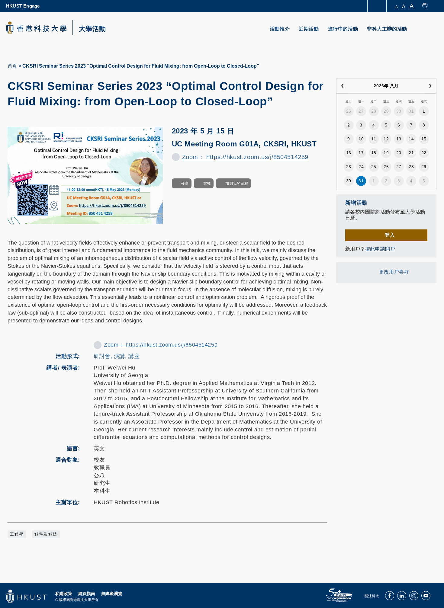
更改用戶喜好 (394, 271)
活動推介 (280, 28)
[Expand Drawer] (377, 6)
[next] (430, 86)
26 (348, 111)
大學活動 (92, 29)
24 (361, 166)
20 (398, 152)
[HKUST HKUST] (36, 27)
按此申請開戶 (380, 248)
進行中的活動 (343, 28)
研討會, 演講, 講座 (117, 356)
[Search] (428, 32)
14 (411, 138)
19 (386, 152)
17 (361, 152)
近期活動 (309, 28)
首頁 (12, 66)
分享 (184, 183)
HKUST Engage (23, 5)
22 (423, 152)
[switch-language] (428, 6)
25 (373, 166)
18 (373, 152)
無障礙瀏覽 (111, 593)
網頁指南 (86, 593)
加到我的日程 (236, 183)
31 (411, 111)
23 (348, 166)
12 (386, 138)
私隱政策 (63, 593)
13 (398, 138)
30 (398, 111)
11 (373, 138)
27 (361, 111)
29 (386, 111)
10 (361, 138)
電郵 (207, 183)
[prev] (342, 86)
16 (348, 152)
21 (411, 152)
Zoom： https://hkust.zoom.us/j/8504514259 (245, 157)
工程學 (17, 534)
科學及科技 (46, 534)
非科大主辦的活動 (387, 28)
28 (373, 111)
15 (423, 138)
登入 (390, 235)
